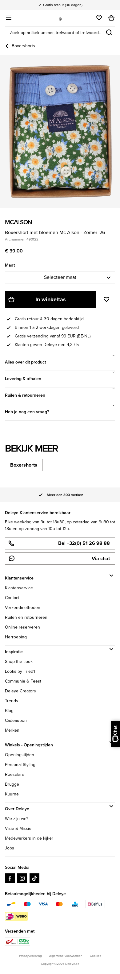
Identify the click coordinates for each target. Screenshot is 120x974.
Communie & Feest (23, 681)
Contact (12, 598)
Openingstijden (19, 755)
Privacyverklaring (30, 955)
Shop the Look (19, 661)
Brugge (12, 784)
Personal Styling (20, 764)
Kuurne (12, 794)
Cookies (95, 955)
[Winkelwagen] (111, 17)
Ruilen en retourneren (26, 617)
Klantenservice (19, 588)
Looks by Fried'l (20, 671)
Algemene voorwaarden (65, 955)
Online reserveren (22, 627)
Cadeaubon (16, 720)
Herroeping (16, 637)
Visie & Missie (18, 828)
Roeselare (14, 774)
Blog (9, 710)
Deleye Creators (20, 691)
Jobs (9, 848)
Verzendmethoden (22, 607)
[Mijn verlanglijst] (99, 17)
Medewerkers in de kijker (29, 838)
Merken (12, 730)
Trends (11, 701)
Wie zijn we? (16, 818)
